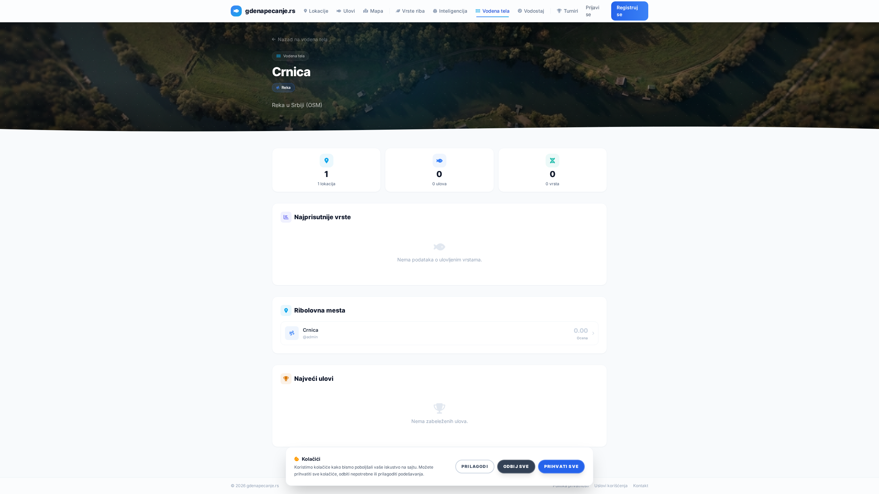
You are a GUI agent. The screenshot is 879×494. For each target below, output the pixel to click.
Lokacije (318, 11)
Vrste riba (413, 11)
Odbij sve (516, 466)
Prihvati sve (561, 466)
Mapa (376, 11)
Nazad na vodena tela (303, 39)
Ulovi (349, 11)
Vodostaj (534, 11)
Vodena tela (496, 11)
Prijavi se (592, 10)
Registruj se (627, 10)
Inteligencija (453, 11)
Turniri (571, 11)
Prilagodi (474, 466)
